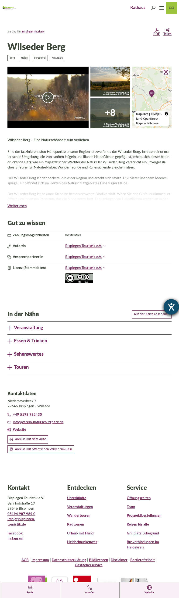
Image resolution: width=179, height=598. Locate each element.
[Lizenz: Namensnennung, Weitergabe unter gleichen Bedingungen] (79, 282)
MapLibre (142, 114)
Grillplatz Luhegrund (143, 533)
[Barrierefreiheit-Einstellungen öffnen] (171, 307)
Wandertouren (78, 515)
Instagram (15, 538)
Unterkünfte (76, 498)
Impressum (40, 560)
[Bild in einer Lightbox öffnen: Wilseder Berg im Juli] (110, 82)
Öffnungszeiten (139, 498)
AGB (25, 560)
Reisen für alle (138, 524)
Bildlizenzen (98, 560)
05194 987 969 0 (21, 514)
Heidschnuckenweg (82, 542)
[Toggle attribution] (166, 114)
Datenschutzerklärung (69, 560)
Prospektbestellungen (144, 515)
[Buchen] (171, 8)
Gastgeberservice (89, 565)
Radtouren (75, 524)
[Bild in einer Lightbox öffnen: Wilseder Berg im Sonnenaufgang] (110, 113)
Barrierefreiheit (142, 560)
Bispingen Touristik (33, 31)
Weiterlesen (17, 206)
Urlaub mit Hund (80, 533)
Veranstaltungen (80, 507)
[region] (152, 97)
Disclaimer (119, 560)
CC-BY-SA (124, 94)
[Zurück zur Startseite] (9, 8)
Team (131, 507)
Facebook (15, 533)
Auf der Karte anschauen (151, 314)
